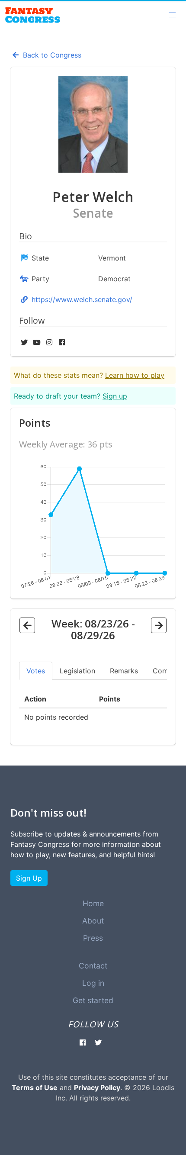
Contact (93, 965)
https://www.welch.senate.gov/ (82, 299)
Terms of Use (35, 1087)
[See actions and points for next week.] (159, 625)
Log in (93, 983)
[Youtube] (38, 342)
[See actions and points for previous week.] (27, 625)
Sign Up (29, 878)
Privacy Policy (97, 1087)
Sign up (115, 396)
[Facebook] (62, 342)
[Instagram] (50, 342)
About (93, 920)
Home (93, 903)
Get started (93, 1000)
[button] (172, 15)
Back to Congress (51, 55)
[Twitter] (25, 342)
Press (93, 938)
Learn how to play (134, 375)
